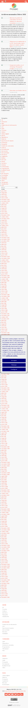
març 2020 (4, 270)
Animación (4, 121)
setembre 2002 (5, 583)
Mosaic (3, 161)
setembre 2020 (5, 261)
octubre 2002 (4, 581)
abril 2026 (4, 194)
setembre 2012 (5, 410)
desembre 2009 (5, 462)
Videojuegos (4, 182)
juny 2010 (3, 452)
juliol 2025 (4, 204)
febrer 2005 (4, 543)
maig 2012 (3, 417)
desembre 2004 (5, 545)
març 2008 (4, 485)
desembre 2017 (5, 313)
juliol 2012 (3, 414)
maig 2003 (4, 573)
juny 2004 (3, 554)
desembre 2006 (5, 509)
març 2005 (4, 542)
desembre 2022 (5, 237)
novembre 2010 (5, 448)
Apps (2, 123)
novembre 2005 (5, 530)
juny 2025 (3, 206)
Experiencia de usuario (7, 140)
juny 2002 (3, 587)
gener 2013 (4, 403)
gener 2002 (4, 595)
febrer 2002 (4, 593)
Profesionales (5, 166)
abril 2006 (4, 523)
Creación (3, 130)
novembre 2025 (5, 201)
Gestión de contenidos (7, 146)
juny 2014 (3, 377)
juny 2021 (3, 246)
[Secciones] (2, 1)
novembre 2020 (5, 258)
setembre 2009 (5, 466)
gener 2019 (4, 293)
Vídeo (2, 180)
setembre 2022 (5, 241)
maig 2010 (4, 453)
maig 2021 (3, 248)
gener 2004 (4, 562)
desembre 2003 (5, 564)
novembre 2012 (5, 407)
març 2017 (4, 327)
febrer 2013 (4, 402)
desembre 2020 (5, 256)
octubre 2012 (4, 408)
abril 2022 (3, 242)
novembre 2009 (5, 464)
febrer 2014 (4, 384)
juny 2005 (3, 536)
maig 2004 (4, 555)
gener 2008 (4, 488)
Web (2, 185)
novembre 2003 (5, 566)
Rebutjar (14, 365)
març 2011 (3, 441)
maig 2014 (4, 379)
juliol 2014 (3, 376)
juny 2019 (3, 284)
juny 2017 (3, 322)
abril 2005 (4, 540)
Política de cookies (14, 702)
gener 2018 (4, 312)
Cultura (3, 132)
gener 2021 (4, 255)
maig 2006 (4, 521)
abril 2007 (4, 502)
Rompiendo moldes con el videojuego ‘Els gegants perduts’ (17, 66)
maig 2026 (4, 192)
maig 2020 (4, 267)
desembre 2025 (5, 199)
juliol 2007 (4, 497)
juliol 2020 (4, 263)
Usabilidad (4, 178)
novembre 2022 (5, 239)
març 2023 (4, 234)
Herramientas (5, 149)
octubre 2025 (4, 203)
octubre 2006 (4, 512)
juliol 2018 (3, 301)
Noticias (3, 165)
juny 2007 (3, 498)
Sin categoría (5, 173)
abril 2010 (3, 455)
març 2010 (4, 457)
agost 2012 (4, 412)
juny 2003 (3, 571)
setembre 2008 (5, 474)
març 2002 (4, 592)
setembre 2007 (5, 495)
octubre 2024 (4, 217)
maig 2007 (4, 500)
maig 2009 (4, 471)
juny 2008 (3, 479)
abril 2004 (4, 557)
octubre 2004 (4, 549)
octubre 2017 (4, 317)
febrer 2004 (4, 561)
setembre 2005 (5, 533)
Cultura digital (5, 134)
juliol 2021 (3, 244)
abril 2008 (4, 483)
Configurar (14, 369)
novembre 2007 (5, 491)
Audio (2, 128)
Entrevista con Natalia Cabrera (18, 90)
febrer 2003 (4, 576)
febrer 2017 (4, 329)
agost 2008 (4, 476)
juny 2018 (3, 303)
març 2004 (4, 559)
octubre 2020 (4, 260)
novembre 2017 (5, 315)
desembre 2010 (5, 447)
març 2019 (4, 289)
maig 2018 (3, 305)
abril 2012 (3, 419)
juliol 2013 (3, 393)
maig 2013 (4, 396)
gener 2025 (4, 213)
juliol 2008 (4, 478)
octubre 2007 (4, 493)
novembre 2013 (5, 389)
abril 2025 (3, 210)
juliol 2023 (4, 227)
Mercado (3, 159)
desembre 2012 (5, 405)
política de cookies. (12, 356)
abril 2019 (3, 287)
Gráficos (3, 147)
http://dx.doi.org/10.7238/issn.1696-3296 (15, 691)
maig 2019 (4, 286)
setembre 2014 (5, 374)
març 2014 (4, 383)
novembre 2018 (5, 296)
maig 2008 (4, 481)
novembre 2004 (5, 547)
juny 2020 (3, 265)
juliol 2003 (4, 569)
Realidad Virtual (5, 170)
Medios (3, 158)
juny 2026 (3, 191)
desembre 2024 (5, 215)
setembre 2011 (5, 431)
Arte (2, 127)
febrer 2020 (4, 272)
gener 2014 (4, 386)
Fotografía (4, 144)
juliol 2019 (3, 282)
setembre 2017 (5, 319)
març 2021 (4, 251)
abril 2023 (4, 232)
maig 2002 (4, 588)
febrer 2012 (4, 422)
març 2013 (4, 400)
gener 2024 (4, 223)
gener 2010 (4, 460)
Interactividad (5, 153)
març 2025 (4, 211)
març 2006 (4, 524)
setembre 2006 (5, 514)
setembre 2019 (5, 281)
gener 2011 (4, 445)
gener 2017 (4, 331)
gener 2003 (4, 578)
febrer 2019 (4, 291)
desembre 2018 (5, 294)
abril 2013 (3, 398)
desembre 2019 (5, 275)
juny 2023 (3, 229)
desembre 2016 (5, 332)
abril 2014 (3, 381)
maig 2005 (4, 538)
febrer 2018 (4, 310)
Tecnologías (4, 175)
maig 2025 (4, 208)
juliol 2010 (3, 450)
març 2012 (4, 421)
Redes (3, 172)
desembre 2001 (5, 597)
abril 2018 (3, 306)
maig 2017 (3, 324)
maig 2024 (4, 220)
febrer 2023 (4, 236)
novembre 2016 (5, 334)
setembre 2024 (5, 218)
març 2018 (4, 308)
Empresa (3, 139)
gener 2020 (4, 274)
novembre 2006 (5, 510)
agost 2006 (4, 516)
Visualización (4, 184)
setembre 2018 (5, 300)
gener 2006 (4, 526)
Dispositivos (4, 137)
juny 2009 (3, 469)
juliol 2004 (4, 552)
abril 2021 (3, 249)
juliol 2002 (4, 585)
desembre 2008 (5, 472)
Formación (4, 142)
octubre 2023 (4, 225)
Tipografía (4, 177)
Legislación (4, 156)
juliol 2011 (3, 434)
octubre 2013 (4, 391)
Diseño (3, 135)
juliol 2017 (3, 320)
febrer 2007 (4, 505)
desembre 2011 (5, 426)
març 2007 (4, 504)
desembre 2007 (5, 490)
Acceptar (14, 360)
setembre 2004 (5, 550)
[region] (14, 354)
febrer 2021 (4, 253)
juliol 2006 (4, 517)
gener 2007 (4, 507)
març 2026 (4, 196)
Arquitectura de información (9, 125)
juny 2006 (3, 519)
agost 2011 (4, 433)
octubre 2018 (4, 298)
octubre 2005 (4, 531)
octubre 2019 (4, 279)
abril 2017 (3, 325)
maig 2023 (4, 230)
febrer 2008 (4, 486)
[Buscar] (26, 1)
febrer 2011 (4, 443)
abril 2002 (4, 590)
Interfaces (4, 154)
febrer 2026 (4, 198)
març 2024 (4, 222)
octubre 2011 (4, 429)
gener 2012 (4, 424)
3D (2, 120)
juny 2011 (3, 436)
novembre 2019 (5, 277)
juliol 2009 (4, 467)
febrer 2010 (4, 459)
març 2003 (4, 574)
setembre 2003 (5, 568)
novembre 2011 (5, 427)
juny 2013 (3, 395)
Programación (5, 168)
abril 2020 (4, 268)
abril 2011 (3, 440)
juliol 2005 (4, 535)
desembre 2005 (5, 528)
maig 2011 (3, 438)
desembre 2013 (5, 388)
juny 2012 (3, 415)
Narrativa (3, 163)
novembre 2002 (5, 580)
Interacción (4, 151)
